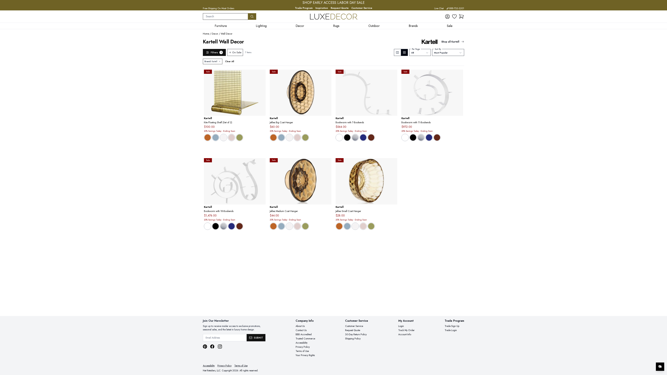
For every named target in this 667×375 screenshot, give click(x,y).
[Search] (252, 16)
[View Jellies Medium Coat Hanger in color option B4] (289, 226)
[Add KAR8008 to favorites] (261, 163)
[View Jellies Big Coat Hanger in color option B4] (289, 137)
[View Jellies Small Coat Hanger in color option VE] (371, 226)
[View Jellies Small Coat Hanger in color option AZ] (347, 226)
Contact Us (301, 330)
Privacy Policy (303, 347)
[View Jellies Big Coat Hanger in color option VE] (305, 137)
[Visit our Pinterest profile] (205, 346)
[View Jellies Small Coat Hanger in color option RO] (363, 226)
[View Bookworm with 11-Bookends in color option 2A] (421, 137)
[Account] (447, 16)
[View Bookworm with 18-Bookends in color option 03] (207, 226)
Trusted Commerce (305, 338)
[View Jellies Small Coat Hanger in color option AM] (339, 226)
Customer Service (361, 8)
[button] (461, 16)
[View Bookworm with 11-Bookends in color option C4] (429, 137)
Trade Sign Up (452, 326)
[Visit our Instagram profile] (219, 346)
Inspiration (321, 8)
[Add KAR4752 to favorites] (327, 75)
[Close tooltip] (661, 356)
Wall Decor (226, 33)
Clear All (229, 61)
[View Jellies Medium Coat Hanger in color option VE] (305, 226)
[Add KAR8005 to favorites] (459, 75)
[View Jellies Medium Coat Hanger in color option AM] (273, 226)
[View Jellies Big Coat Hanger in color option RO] (297, 137)
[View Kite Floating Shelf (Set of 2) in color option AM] (207, 137)
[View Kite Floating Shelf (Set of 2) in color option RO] (231, 137)
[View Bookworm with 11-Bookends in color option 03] (405, 137)
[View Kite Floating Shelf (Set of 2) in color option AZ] (215, 137)
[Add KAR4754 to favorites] (393, 163)
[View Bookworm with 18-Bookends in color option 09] (215, 226)
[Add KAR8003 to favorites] (393, 75)
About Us (300, 326)
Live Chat (439, 8)
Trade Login (451, 330)
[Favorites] (454, 16)
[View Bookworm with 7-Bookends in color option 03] (339, 137)
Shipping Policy (353, 338)
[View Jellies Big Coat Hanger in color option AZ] (281, 137)
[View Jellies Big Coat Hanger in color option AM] (273, 137)
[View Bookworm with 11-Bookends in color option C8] (437, 137)
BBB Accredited (304, 334)
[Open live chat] (660, 366)
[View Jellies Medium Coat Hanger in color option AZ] (281, 226)
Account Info (404, 334)
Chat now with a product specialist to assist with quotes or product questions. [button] (635, 358)
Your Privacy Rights (305, 355)
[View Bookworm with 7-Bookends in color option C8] (371, 137)
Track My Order (406, 330)
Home (206, 33)
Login (401, 326)
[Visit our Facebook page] (212, 346)
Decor (215, 33)
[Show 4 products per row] (404, 52)
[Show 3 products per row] (397, 52)
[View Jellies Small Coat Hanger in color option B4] (355, 226)
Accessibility (301, 342)
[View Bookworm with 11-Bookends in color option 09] (413, 137)
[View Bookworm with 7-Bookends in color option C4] (363, 137)
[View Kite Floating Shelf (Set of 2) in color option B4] (223, 137)
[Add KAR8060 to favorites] (261, 75)
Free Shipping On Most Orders (218, 8)
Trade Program (304, 8)
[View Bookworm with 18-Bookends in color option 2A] (223, 226)
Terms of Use (302, 351)
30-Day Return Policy (356, 334)
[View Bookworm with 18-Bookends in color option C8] (239, 226)
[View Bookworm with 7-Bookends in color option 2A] (355, 137)
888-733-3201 (456, 8)
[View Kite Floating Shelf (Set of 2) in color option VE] (239, 137)
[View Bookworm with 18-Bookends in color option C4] (231, 226)
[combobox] (225, 16)
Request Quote (340, 8)
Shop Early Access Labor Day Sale (334, 2)
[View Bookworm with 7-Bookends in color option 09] (347, 137)
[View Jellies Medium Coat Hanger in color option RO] (297, 226)
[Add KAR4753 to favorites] (327, 163)
